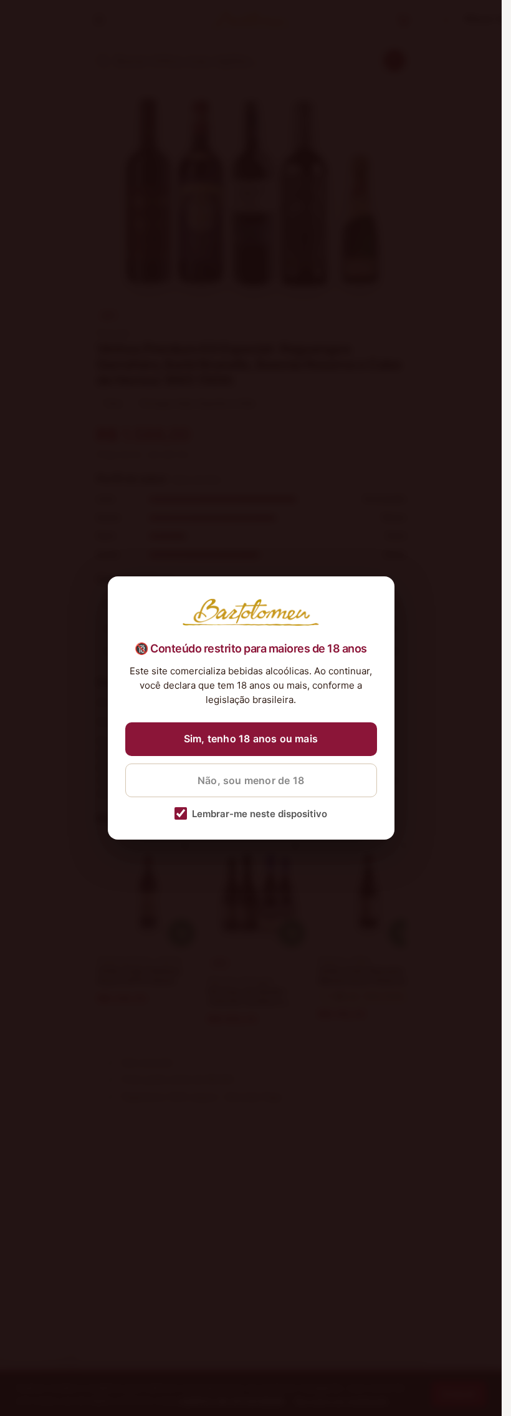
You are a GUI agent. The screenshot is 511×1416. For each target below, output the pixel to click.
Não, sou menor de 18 (251, 780)
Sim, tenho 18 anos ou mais (251, 738)
